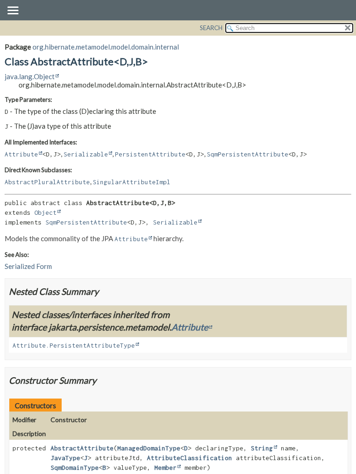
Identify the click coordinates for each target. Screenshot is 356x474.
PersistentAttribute (150, 154)
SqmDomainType (75, 467)
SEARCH (211, 27)
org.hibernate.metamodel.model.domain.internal (105, 47)
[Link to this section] (104, 291)
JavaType (65, 458)
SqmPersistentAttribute (247, 154)
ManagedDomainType (148, 448)
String (262, 448)
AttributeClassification (189, 458)
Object (45, 212)
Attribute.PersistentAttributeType (74, 345)
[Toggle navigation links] (12, 11)
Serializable (86, 154)
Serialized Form (28, 266)
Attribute (21, 154)
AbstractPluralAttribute (47, 182)
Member (165, 467)
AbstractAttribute (82, 448)
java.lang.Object (30, 76)
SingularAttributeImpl (132, 182)
